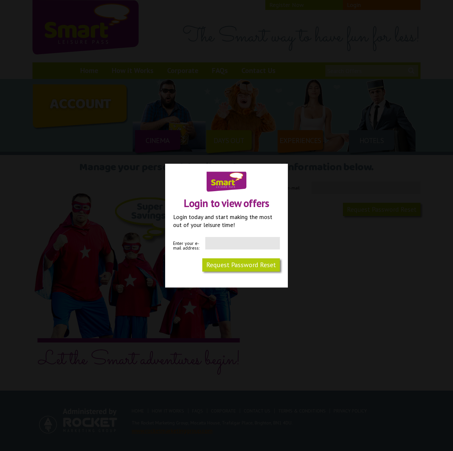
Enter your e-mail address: (186, 245)
